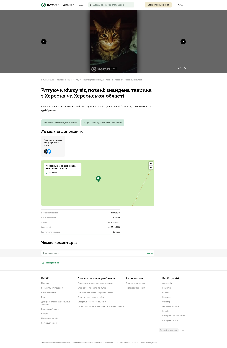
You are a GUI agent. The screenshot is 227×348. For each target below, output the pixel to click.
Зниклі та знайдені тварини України (55, 343)
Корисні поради (48, 292)
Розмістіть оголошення (52, 288)
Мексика (166, 297)
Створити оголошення (158, 5)
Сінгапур (166, 302)
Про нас (45, 283)
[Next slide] (183, 41)
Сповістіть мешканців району (91, 297)
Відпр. (150, 253)
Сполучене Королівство (173, 316)
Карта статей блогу (50, 309)
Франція (166, 292)
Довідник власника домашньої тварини (56, 303)
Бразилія (166, 288)
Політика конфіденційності (127, 343)
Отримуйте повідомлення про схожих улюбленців (101, 306)
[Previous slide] (44, 41)
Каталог (81, 5)
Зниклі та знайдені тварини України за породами (93, 343)
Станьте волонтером (135, 283)
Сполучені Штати (170, 320)
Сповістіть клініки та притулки (92, 288)
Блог (43, 297)
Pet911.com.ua (47, 80)
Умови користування (148, 343)
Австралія (167, 283)
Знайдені (60, 80)
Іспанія (165, 311)
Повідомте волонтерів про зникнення (95, 292)
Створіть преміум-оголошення (92, 302)
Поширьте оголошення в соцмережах (95, 283)
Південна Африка (170, 306)
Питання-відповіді (49, 318)
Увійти (180, 5)
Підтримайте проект (135, 288)
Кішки (69, 80)
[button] (98, 179)
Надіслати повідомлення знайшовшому (103, 123)
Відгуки (44, 313)
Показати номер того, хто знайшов (60, 123)
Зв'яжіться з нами (49, 323)
